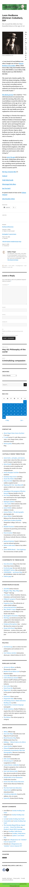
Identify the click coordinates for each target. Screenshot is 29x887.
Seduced (4, 176)
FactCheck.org (8, 646)
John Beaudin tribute (8, 199)
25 (11, 414)
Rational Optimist (9, 541)
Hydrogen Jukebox (9, 501)
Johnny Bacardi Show (10, 607)
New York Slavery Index (11, 771)
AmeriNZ (6, 588)
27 (18, 414)
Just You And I (6, 188)
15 (25, 408)
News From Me (8, 688)
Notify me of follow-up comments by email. (12, 331)
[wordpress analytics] (14, 857)
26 (14, 414)
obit (11, 267)
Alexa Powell (7, 464)
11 (11, 408)
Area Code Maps (8, 733)
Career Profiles (8, 746)
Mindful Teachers (9, 526)
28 (21, 414)
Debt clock (7, 758)
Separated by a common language (14, 705)
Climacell (6, 748)
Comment (5, 284)
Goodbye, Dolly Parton (15, 831)
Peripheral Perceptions (10, 624)
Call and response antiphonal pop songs (11, 241)
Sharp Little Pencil (9, 628)
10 (7, 408)
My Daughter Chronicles (11, 615)
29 (25, 414)
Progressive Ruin (9, 698)
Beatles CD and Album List (11, 671)
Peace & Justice (8, 533)
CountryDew (7, 821)
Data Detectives (8, 564)
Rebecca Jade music (9, 545)
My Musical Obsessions (7, 227)
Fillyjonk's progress (9, 599)
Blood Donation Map (10, 738)
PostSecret (7, 696)
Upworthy (7, 798)
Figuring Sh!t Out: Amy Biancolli (13, 485)
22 (25, 411)
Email (4, 314)
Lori (5, 819)
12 (14, 408)
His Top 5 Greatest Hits (9, 172)
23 (4, 414)
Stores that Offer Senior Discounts (14, 781)
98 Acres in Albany (9, 667)
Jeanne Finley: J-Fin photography (14, 512)
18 (11, 411)
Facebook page (8, 568)
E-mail (6, 437)
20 (18, 411)
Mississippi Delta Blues (9, 184)
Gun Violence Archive (10, 653)
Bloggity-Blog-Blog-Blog (11, 590)
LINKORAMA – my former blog (13, 572)
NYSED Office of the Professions (13, 777)
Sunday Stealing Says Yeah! (16, 819)
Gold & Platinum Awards (11, 677)
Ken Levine (7, 686)
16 (4, 411)
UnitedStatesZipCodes (10, 794)
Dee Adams (7, 595)
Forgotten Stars (8, 603)
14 (21, 408)
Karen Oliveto (8, 516)
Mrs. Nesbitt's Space (10, 609)
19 (14, 411)
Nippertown (7, 690)
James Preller (7, 508)
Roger (5, 265)
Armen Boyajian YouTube (11, 472)
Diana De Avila (8, 481)
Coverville (7, 675)
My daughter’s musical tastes (9, 234)
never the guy (11, 157)
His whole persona (7, 94)
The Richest (7, 717)
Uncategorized (19, 265)
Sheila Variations (9, 709)
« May (7, 420)
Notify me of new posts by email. (10, 335)
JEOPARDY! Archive (9, 570)
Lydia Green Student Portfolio (12, 520)
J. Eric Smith (7, 503)
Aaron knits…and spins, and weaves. (14, 458)
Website (4, 321)
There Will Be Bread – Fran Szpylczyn (15, 549)
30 (4, 417)
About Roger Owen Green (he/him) (14, 433)
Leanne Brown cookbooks (11, 765)
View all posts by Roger (12, 259)
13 (18, 408)
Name (4, 307)
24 (7, 414)
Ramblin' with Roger (7, 878)
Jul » (22, 420)
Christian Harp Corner (10, 476)
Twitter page (7, 576)
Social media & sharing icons (11, 884)
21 (21, 411)
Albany (6, 731)
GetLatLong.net (8, 761)
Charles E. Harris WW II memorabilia (14, 829)
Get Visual (7, 495)
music (8, 267)
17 (7, 411)
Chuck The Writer (9, 478)
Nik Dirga (6, 618)
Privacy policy (8, 443)
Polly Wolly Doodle (7, 180)
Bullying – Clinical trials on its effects (15, 742)
